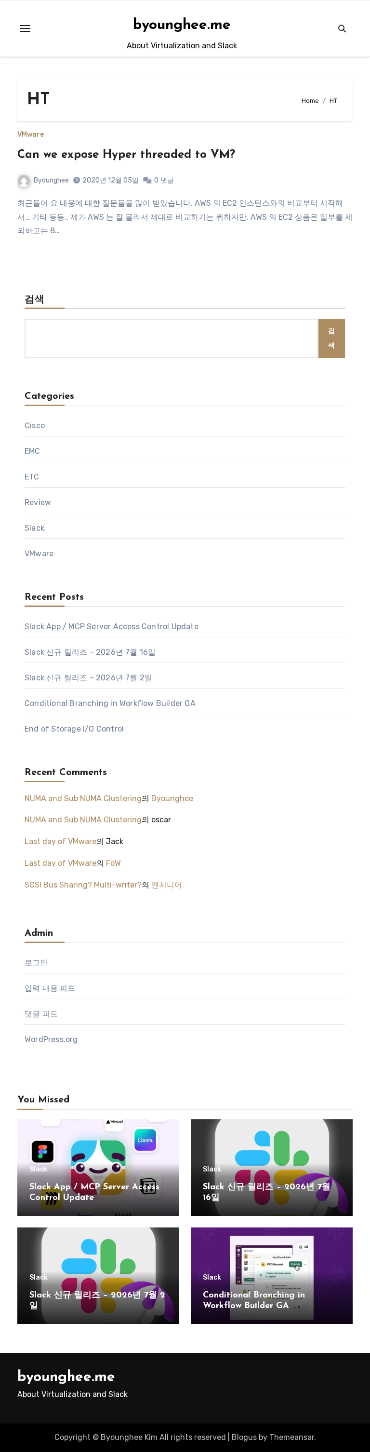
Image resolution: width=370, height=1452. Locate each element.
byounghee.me (182, 25)
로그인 (36, 962)
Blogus (244, 1437)
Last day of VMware (60, 841)
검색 (35, 300)
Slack (34, 528)
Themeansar (291, 1437)
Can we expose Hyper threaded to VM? (126, 155)
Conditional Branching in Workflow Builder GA (110, 703)
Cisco (35, 425)
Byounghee (51, 180)
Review (38, 502)
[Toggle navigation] (25, 28)
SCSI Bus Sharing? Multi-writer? (83, 884)
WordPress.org (51, 1039)
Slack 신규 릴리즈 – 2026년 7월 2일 (88, 677)
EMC (32, 451)
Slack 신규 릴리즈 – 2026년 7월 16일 (90, 652)
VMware (30, 134)
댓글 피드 (41, 1013)
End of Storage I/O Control (74, 728)
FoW (113, 863)
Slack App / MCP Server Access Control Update (111, 626)
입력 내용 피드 (50, 988)
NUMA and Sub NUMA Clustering (83, 798)
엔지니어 (166, 884)
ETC (32, 476)
